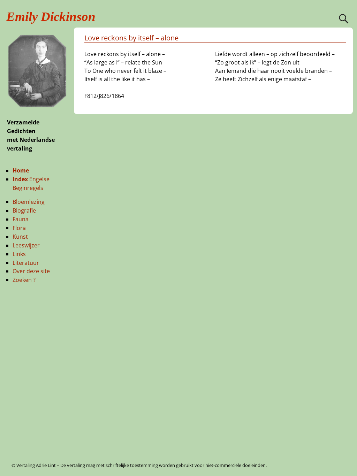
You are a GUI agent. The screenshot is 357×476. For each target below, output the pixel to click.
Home (21, 170)
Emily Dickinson (51, 16)
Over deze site (31, 271)
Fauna (21, 219)
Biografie (24, 210)
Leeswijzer (26, 245)
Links (19, 254)
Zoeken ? (24, 280)
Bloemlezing (29, 202)
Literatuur (26, 263)
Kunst (20, 236)
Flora (19, 228)
